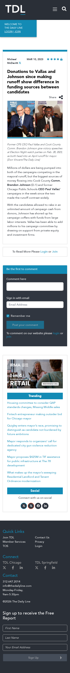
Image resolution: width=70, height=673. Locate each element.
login (56, 333)
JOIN (18, 31)
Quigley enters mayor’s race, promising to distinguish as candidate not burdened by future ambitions (34, 430)
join (8, 337)
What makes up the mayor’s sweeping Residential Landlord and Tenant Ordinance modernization (31, 477)
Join (55, 252)
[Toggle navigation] (55, 9)
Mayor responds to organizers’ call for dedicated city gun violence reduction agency (32, 445)
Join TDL (8, 537)
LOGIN (8, 31)
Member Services (14, 542)
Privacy (39, 542)
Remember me (20, 316)
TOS (5, 546)
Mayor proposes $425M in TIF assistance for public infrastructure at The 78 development (33, 461)
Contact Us (42, 537)
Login (44, 252)
